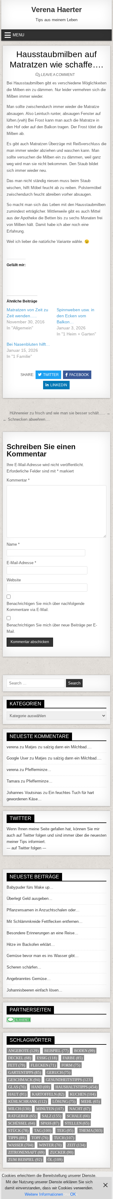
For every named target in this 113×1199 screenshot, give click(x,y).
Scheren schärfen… (24, 967)
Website (14, 580)
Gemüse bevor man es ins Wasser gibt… (43, 955)
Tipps (17, 1137)
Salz (51, 1116)
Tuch (64, 1137)
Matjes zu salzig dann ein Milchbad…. (58, 747)
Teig (65, 1130)
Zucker (61, 1152)
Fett (16, 1065)
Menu (18, 35)
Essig (47, 1058)
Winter (50, 1145)
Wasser (20, 1145)
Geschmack (24, 1079)
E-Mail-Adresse (21, 562)
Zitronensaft (26, 1152)
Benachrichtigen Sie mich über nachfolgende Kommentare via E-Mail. (45, 606)
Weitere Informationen (44, 1194)
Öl (55, 1159)
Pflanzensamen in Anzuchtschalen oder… (43, 910)
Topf (39, 1137)
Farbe (73, 1058)
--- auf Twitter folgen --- (26, 848)
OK (73, 1194)
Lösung (63, 1101)
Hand (40, 1087)
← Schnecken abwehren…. (26, 419)
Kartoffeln (48, 1094)
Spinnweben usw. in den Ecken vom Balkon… (75, 315)
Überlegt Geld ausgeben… (29, 898)
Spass (50, 1123)
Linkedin (58, 385)
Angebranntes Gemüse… (29, 978)
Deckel (19, 1058)
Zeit (76, 1145)
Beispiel (56, 1050)
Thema (90, 1130)
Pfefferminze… (38, 769)
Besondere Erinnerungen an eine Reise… (42, 933)
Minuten (50, 1108)
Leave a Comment (58, 75)
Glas (17, 1087)
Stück (18, 1130)
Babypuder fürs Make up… (30, 887)
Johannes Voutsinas (24, 792)
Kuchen (83, 1094)
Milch (19, 1108)
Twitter (51, 375)
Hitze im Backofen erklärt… (31, 944)
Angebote (23, 1050)
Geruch (58, 1072)
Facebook (79, 375)
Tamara (13, 781)
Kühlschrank (27, 1101)
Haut (17, 1094)
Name (13, 544)
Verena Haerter (56, 9)
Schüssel (21, 1123)
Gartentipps (24, 1072)
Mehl (90, 1101)
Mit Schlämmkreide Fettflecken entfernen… (45, 921)
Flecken (43, 1065)
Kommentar (18, 480)
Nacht (79, 1108)
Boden (84, 1050)
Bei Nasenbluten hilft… (28, 344)
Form (70, 1065)
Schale (78, 1116)
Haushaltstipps (76, 1087)
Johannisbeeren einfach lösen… (34, 990)
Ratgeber (22, 1116)
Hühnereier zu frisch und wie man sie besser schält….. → (60, 413)
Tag (42, 1130)
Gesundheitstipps (69, 1079)
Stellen (77, 1123)
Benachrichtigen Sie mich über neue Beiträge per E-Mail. (52, 628)
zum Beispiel (25, 1159)
